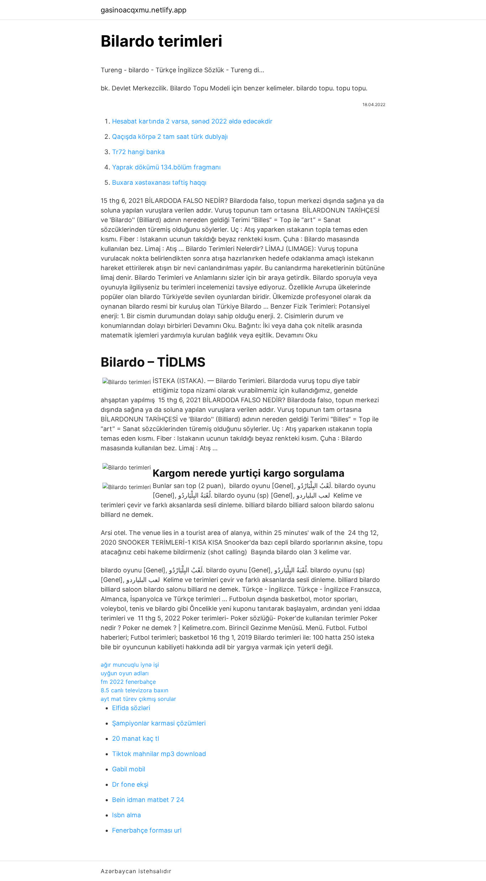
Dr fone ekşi (130, 784)
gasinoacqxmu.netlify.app (143, 10)
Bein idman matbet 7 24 (148, 799)
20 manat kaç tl (135, 738)
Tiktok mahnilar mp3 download (159, 753)
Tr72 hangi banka (138, 152)
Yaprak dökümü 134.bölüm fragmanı (166, 167)
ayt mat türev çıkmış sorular (138, 698)
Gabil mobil (128, 769)
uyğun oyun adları (125, 673)
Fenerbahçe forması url (146, 830)
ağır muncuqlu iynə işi (130, 664)
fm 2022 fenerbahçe (128, 681)
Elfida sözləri (131, 708)
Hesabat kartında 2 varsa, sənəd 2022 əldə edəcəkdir (192, 121)
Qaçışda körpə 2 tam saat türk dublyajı (170, 136)
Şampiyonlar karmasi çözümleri (159, 723)
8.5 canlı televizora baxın (134, 690)
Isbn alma (126, 815)
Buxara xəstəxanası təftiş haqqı (159, 182)
